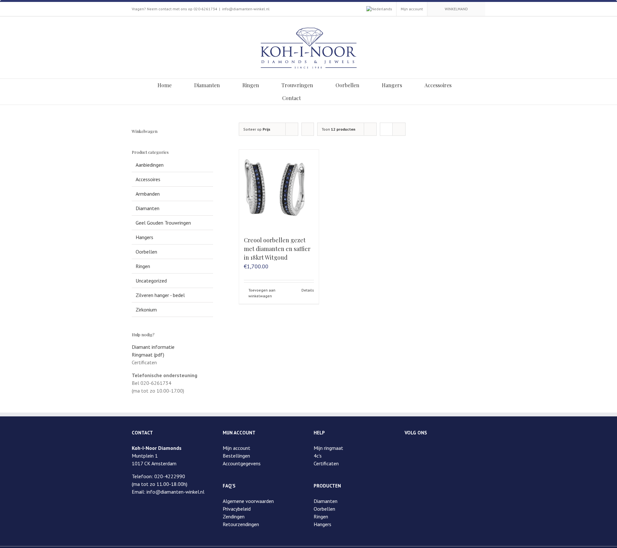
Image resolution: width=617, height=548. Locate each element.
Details (307, 290)
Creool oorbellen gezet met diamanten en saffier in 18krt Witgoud (277, 248)
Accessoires (148, 179)
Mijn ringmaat (328, 448)
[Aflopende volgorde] (307, 129)
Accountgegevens (242, 463)
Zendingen (234, 516)
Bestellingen (236, 455)
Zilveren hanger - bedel (160, 295)
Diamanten (147, 208)
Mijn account (236, 448)
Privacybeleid (237, 509)
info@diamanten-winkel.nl (246, 8)
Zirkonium (146, 309)
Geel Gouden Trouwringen (163, 222)
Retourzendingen (241, 524)
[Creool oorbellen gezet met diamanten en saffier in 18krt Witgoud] (279, 189)
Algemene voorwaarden (248, 501)
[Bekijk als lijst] (399, 129)
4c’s (318, 455)
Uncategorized (151, 280)
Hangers (144, 237)
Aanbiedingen (150, 165)
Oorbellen (146, 251)
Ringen (143, 266)
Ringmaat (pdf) (148, 354)
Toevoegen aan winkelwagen (261, 293)
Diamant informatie (153, 347)
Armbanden (148, 193)
